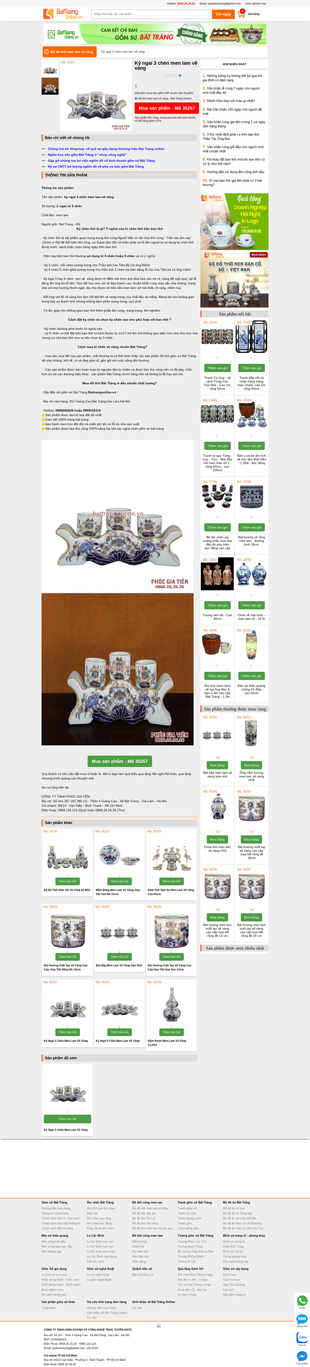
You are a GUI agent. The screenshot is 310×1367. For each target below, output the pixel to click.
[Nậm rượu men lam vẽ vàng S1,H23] (171, 1003)
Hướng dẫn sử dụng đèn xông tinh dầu (235, 172)
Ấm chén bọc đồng (99, 1223)
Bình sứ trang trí (234, 1241)
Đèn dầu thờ (140, 1256)
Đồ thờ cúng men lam (147, 1235)
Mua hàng (217, 765)
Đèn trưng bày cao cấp (57, 1246)
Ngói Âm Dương (234, 1284)
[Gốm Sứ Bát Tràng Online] (66, 14)
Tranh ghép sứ (187, 1208)
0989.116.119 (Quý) (72, 810)
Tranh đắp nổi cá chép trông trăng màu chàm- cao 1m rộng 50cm (252, 383)
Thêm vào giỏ (67, 881)
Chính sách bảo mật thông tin (61, 1223)
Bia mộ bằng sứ (142, 1274)
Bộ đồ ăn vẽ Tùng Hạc (238, 1213)
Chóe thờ (138, 1246)
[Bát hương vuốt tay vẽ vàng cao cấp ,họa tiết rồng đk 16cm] (67, 927)
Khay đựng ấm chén (100, 1228)
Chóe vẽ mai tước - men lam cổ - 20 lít (251, 616)
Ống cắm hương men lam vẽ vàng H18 (251, 776)
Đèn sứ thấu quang (55, 1235)
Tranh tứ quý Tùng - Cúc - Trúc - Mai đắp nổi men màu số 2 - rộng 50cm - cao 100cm (217, 463)
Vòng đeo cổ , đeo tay (192, 1289)
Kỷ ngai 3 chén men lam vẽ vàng (66, 1040)
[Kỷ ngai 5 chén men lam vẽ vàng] (119, 1003)
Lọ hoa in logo (187, 1294)
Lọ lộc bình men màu (101, 1251)
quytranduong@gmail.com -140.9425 (75, 1348)
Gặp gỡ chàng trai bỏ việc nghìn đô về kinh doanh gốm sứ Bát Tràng (101, 160)
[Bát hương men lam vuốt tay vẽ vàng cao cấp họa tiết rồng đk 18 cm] (251, 899)
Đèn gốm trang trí (234, 1294)
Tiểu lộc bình (95, 1261)
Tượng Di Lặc (187, 1261)
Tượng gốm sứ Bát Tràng (195, 1235)
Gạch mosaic (232, 1279)
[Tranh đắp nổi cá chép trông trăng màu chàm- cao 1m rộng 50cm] (251, 352)
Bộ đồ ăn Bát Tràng (236, 1202)
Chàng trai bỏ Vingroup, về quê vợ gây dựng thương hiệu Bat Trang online (106, 149)
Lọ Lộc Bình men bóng (102, 1256)
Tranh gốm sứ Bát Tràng (195, 1202)
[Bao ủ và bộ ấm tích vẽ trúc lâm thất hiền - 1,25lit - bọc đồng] (251, 430)
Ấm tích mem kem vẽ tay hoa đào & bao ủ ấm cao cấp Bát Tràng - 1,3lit (217, 691)
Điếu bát (92, 1213)
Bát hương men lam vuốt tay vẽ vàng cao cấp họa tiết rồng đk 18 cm (251, 930)
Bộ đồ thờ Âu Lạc (144, 1218)
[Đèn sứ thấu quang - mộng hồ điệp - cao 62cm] (251, 660)
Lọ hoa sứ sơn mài (54, 1274)
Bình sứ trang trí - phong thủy (244, 1235)
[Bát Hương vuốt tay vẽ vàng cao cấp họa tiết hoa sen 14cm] (171, 927)
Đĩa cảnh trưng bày (235, 1261)
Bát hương (139, 1241)
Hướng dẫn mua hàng (56, 1208)
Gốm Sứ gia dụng (54, 1268)
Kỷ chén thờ (140, 1251)
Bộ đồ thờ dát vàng (145, 1223)
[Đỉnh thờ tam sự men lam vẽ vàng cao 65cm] (171, 852)
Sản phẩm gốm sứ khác (58, 1302)
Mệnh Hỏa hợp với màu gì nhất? (231, 101)
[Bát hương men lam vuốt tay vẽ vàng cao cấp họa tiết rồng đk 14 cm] (217, 899)
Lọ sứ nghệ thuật (98, 1274)
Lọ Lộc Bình (95, 1235)
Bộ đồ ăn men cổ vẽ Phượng (242, 1223)
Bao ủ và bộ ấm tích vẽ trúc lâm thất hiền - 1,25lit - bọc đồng (251, 459)
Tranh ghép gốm (188, 1228)
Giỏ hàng (253, 14)
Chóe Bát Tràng (233, 1246)
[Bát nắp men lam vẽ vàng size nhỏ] (119, 927)
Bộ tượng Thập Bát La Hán (196, 1251)
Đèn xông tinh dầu (53, 1241)
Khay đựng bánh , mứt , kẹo (60, 1279)
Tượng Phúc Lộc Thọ (192, 1241)
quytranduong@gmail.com (224, 3)
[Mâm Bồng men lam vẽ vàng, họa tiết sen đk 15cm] (119, 852)
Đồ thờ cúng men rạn (147, 1202)
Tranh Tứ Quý (187, 1213)
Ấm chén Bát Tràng (100, 1202)
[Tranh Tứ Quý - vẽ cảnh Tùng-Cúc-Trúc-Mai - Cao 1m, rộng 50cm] (217, 352)
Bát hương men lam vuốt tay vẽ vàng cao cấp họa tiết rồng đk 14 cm (217, 930)
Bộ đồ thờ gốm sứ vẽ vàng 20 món (67, 890)
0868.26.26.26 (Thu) (110, 810)
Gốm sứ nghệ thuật (100, 1268)
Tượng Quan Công (190, 1246)
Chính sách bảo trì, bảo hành (61, 1218)
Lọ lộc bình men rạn (100, 1246)
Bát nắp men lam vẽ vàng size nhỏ (119, 965)
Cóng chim (49, 1308)
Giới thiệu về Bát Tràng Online (107, 1313)
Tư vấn (91, 1318)
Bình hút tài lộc (233, 1251)
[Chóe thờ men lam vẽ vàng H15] (217, 821)
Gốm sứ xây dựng (235, 1268)
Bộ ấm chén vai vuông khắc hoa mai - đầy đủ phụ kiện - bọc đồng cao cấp (217, 542)
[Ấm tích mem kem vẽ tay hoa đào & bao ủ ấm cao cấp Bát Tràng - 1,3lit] (217, 660)
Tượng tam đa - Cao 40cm (217, 616)
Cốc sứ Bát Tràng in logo (194, 1284)
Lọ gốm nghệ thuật (99, 1279)
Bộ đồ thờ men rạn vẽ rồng (150, 1208)
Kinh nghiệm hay (255, 3)
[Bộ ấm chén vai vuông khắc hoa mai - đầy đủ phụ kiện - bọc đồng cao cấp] (217, 512)
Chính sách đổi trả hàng (57, 1228)
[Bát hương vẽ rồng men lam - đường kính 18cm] (251, 512)
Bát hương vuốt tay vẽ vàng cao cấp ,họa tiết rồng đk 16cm (251, 852)
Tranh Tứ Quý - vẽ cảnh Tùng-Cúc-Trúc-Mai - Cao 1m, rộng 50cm (217, 383)
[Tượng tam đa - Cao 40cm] (217, 589)
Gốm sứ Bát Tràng (54, 1202)
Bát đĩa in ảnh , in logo (192, 1279)
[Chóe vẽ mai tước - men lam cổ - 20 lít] (251, 589)
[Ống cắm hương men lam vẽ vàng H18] (251, 747)
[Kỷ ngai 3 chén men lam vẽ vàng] (96, 130)
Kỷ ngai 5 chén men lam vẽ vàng (118, 1040)
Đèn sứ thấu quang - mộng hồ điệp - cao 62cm (251, 689)
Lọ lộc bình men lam (100, 1241)
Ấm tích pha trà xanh (101, 1208)
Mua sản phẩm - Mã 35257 (167, 108)
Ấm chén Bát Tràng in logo (195, 1274)
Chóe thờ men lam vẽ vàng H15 (217, 848)
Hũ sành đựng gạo (54, 1294)
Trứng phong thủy (234, 1256)
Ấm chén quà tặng (99, 1218)
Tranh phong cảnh (189, 1218)
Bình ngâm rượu (52, 1289)
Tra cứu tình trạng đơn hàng (107, 1302)
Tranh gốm (185, 1223)
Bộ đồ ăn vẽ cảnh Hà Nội (239, 1218)
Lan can (228, 1289)
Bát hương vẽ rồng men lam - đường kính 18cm (251, 540)
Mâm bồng (139, 1261)
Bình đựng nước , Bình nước (61, 1284)
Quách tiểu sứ (142, 1268)
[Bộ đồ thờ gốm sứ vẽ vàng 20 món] (67, 852)
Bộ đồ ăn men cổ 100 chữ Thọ (243, 1228)
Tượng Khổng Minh (190, 1256)
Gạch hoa (229, 1274)
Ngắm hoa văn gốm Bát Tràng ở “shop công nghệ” (87, 154)
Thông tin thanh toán (55, 1213)
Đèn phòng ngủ (51, 1251)
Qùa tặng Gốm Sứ (190, 1268)
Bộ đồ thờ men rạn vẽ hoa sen (152, 1228)
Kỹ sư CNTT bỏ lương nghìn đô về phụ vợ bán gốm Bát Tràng (96, 166)
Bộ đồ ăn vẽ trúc (234, 1208)
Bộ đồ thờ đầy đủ (143, 1213)
